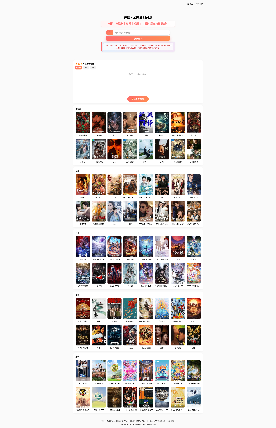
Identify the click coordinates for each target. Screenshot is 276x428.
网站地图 (152, 424)
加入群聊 (199, 4)
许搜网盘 (145, 424)
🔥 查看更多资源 (138, 99)
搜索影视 (138, 39)
